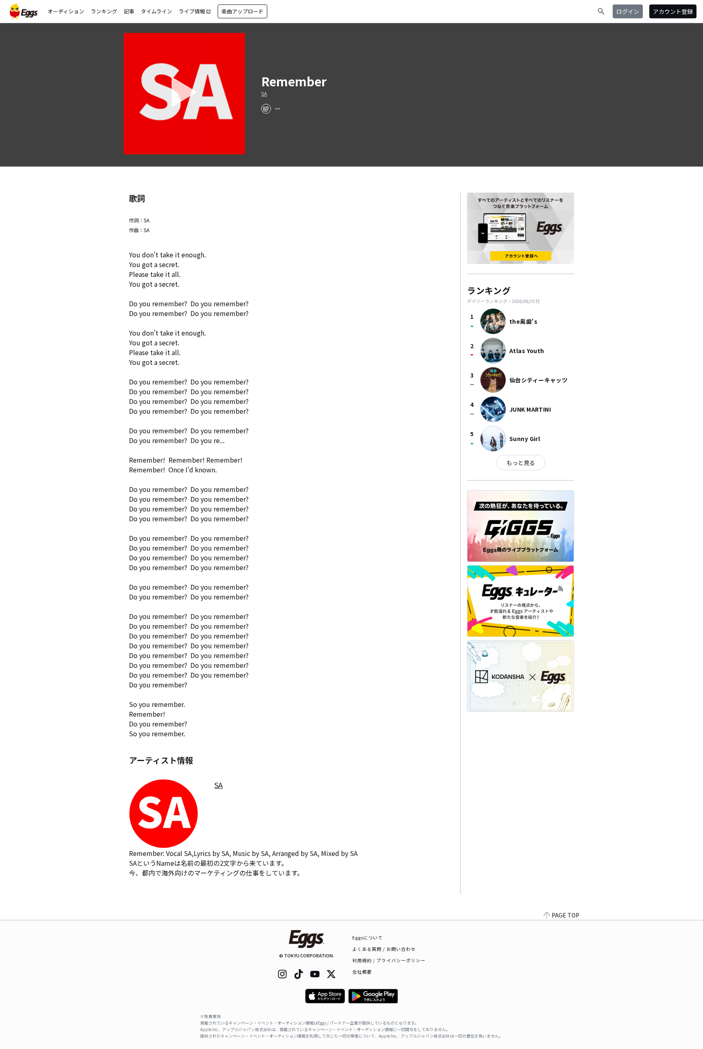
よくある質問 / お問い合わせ (384, 949)
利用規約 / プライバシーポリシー (389, 960)
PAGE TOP (565, 915)
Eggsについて (367, 937)
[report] (277, 109)
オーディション (66, 11)
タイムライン (156, 11)
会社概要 (362, 971)
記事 (129, 11)
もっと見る (521, 463)
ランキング (104, 11)
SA (264, 93)
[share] (266, 109)
